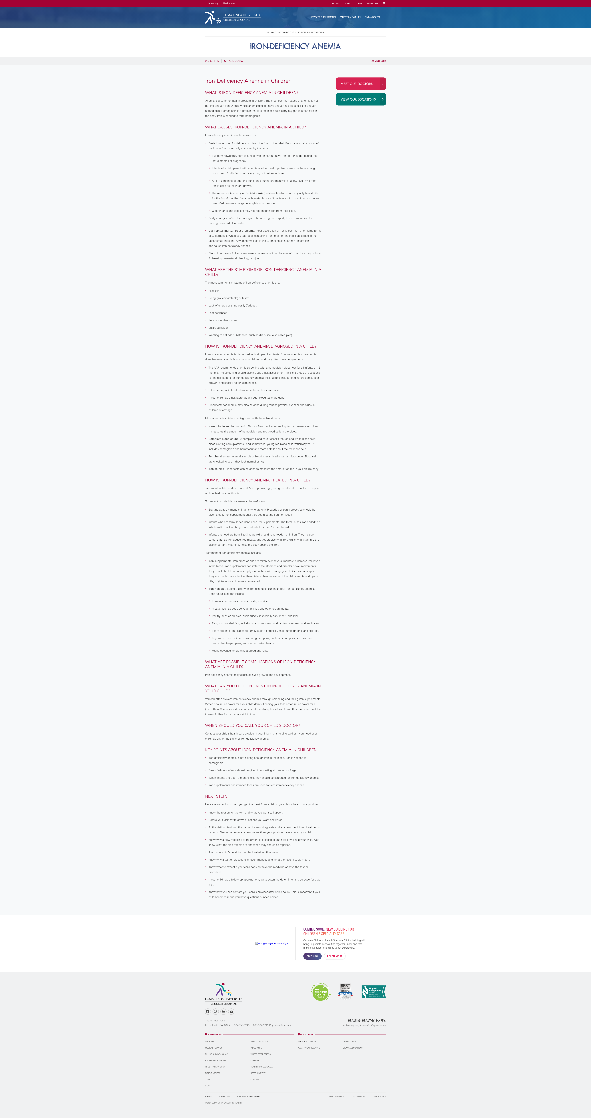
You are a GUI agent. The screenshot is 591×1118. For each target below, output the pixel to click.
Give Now (312, 956)
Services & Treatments (323, 17)
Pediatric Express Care (309, 1048)
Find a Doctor (372, 17)
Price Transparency (215, 1067)
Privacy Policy (379, 1097)
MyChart (348, 3)
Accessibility (358, 1097)
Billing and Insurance (216, 1054)
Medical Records (213, 1048)
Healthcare (229, 3)
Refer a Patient (258, 1073)
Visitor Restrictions (261, 1054)
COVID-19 (255, 1079)
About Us (335, 3)
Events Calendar (259, 1041)
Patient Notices (212, 1073)
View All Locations (353, 1048)
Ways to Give (372, 3)
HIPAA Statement (337, 1097)
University (212, 3)
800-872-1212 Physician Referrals (272, 1025)
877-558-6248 (241, 1025)
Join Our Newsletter (248, 1097)
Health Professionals (262, 1067)
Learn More (334, 956)
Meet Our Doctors (357, 84)
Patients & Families (350, 17)
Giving (208, 1097)
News (208, 1086)
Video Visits (256, 1048)
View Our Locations (358, 99)
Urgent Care (349, 1041)
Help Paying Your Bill (215, 1060)
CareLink (255, 1060)
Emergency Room (307, 1041)
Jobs (359, 3)
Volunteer (224, 1097)
